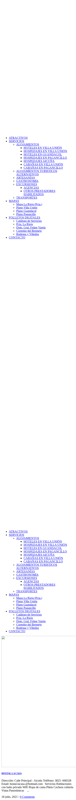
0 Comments (27, 796)
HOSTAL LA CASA (11, 773)
